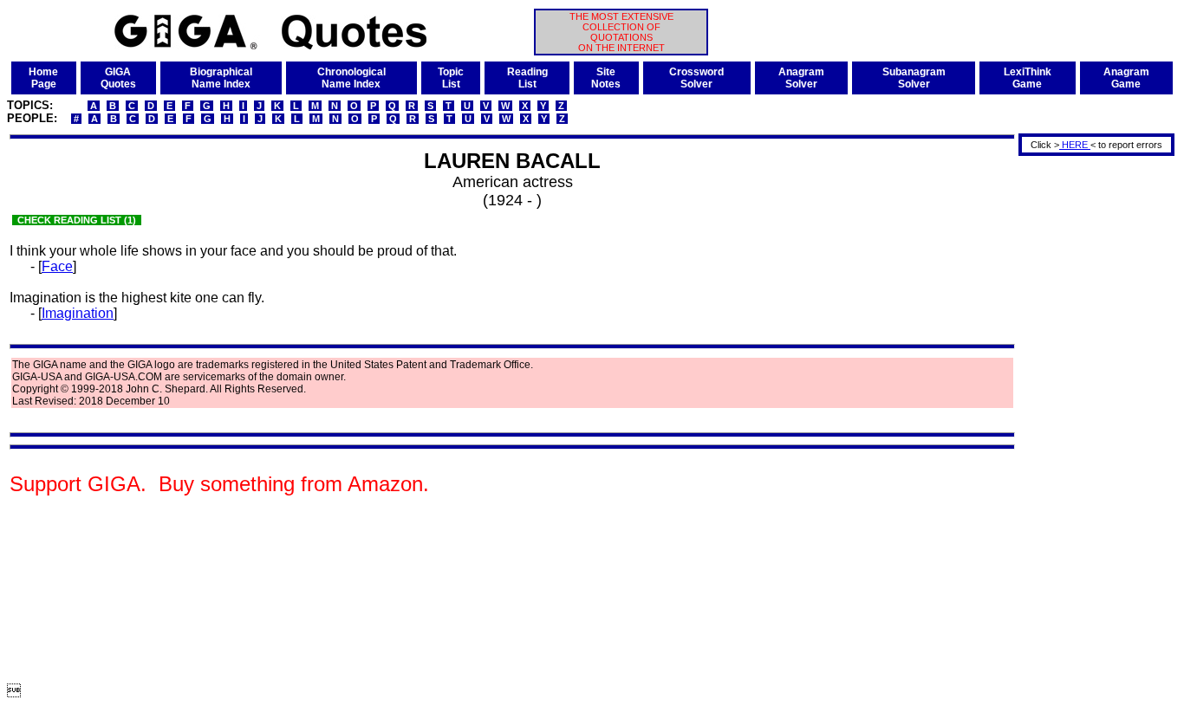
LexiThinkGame (1027, 78)
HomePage (43, 78)
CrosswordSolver (696, 78)
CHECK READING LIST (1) (76, 220)
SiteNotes (606, 78)
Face (57, 266)
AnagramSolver (801, 78)
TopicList (451, 78)
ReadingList (527, 78)
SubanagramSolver (914, 78)
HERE (1074, 144)
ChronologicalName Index (351, 78)
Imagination (78, 313)
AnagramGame (1126, 78)
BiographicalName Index (221, 78)
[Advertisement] (1090, 418)
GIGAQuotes (118, 78)
